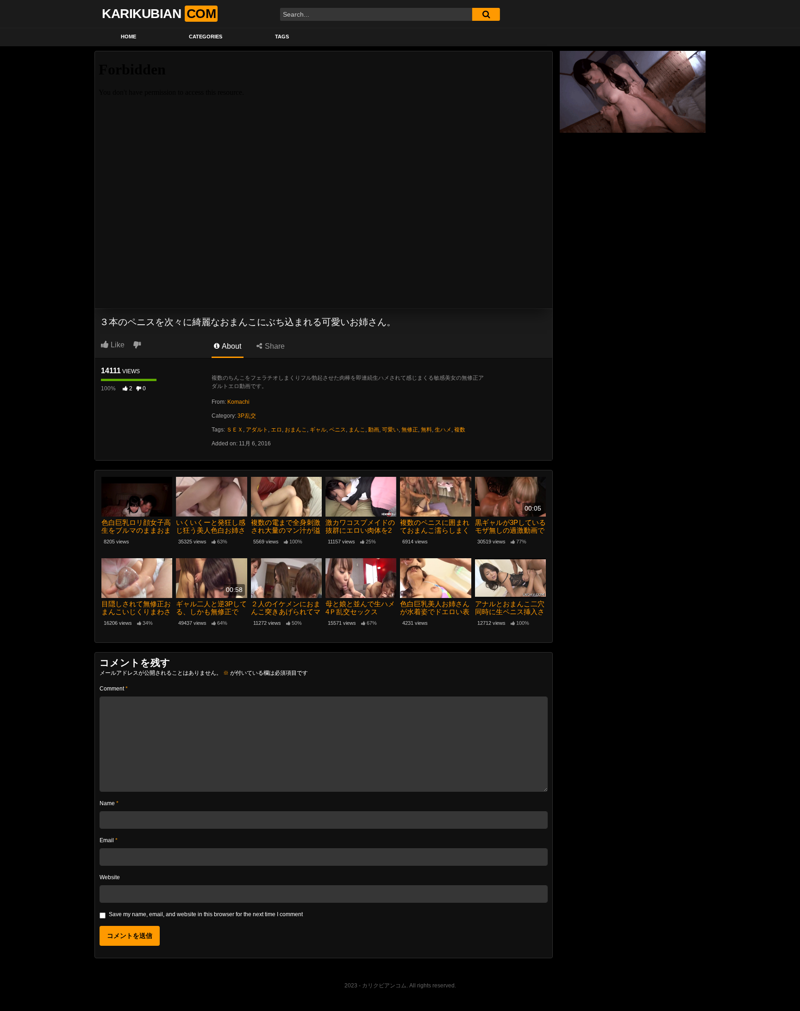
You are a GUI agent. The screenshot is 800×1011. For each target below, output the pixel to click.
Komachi (238, 402)
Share (274, 346)
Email (109, 840)
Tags (282, 36)
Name (109, 803)
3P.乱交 (247, 416)
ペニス (337, 429)
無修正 (409, 429)
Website (110, 877)
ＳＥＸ (234, 429)
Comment (114, 688)
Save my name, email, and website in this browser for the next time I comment (206, 914)
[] (486, 14)
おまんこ (296, 429)
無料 (426, 429)
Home (128, 36)
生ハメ (443, 429)
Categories (205, 36)
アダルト (257, 429)
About (230, 346)
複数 (459, 429)
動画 (373, 429)
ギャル (318, 429)
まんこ (357, 429)
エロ (276, 429)
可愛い (390, 429)
